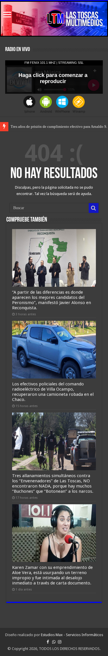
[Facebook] (48, 641)
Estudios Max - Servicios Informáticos (72, 635)
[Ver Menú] (7, 15)
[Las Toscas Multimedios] (54, 19)
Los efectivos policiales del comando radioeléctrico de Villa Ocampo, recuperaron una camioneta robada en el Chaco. (53, 391)
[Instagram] (59, 641)
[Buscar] (93, 208)
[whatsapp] (54, 641)
